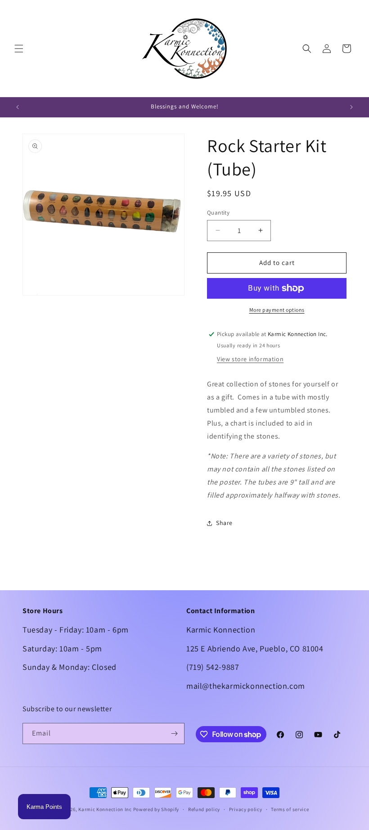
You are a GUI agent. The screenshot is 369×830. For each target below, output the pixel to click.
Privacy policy (245, 809)
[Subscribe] (174, 733)
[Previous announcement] (17, 107)
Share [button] (224, 523)
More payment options (277, 309)
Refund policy (204, 809)
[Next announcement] (351, 107)
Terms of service (290, 809)
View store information (250, 359)
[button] (19, 48)
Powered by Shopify (156, 809)
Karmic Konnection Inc (105, 809)
